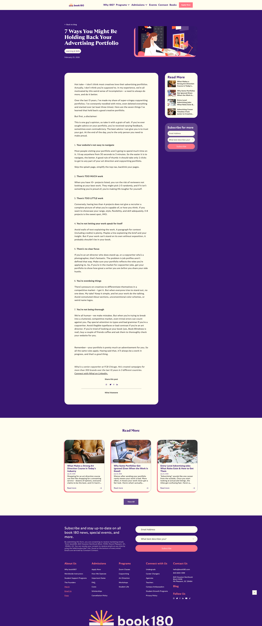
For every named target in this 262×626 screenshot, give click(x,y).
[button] (123, 5)
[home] (76, 4)
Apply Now (186, 5)
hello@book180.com (181, 569)
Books (173, 5)
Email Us (68, 591)
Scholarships (97, 591)
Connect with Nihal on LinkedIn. (91, 373)
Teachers (149, 582)
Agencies (149, 578)
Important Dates (98, 578)
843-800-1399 (179, 573)
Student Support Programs (75, 578)
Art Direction (124, 578)
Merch (67, 587)
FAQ (93, 582)
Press (66, 595)
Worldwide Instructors (73, 574)
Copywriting (124, 574)
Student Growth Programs (157, 591)
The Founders (70, 582)
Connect (163, 5)
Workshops (123, 582)
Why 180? (109, 5)
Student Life (124, 587)
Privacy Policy (151, 595)
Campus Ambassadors (155, 587)
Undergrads (150, 569)
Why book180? (70, 569)
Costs (94, 587)
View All (131, 502)
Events (153, 5)
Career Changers (153, 574)
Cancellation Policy (99, 595)
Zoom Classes (124, 569)
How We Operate (99, 574)
